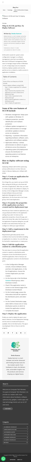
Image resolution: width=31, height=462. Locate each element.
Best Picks (16, 442)
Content (8, 280)
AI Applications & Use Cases (16, 429)
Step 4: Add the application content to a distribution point (15, 100)
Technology (10, 10)
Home (4, 10)
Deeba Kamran (16, 33)
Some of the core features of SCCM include (13, 82)
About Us (19, 459)
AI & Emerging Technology (16, 426)
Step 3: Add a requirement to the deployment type (13, 96)
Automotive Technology (16, 439)
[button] (3, 458)
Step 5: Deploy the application (13, 103)
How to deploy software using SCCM (13, 85)
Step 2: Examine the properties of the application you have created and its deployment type (14, 92)
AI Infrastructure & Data (16, 434)
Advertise (12, 459)
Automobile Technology (16, 437)
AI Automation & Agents (16, 432)
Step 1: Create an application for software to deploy (15, 88)
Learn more (8, 408)
